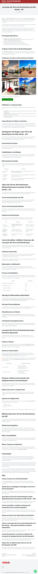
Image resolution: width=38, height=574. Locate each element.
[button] (35, 571)
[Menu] (35, 1)
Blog (2, 567)
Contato (3, 566)
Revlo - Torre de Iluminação (11, 1)
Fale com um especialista (7, 99)
